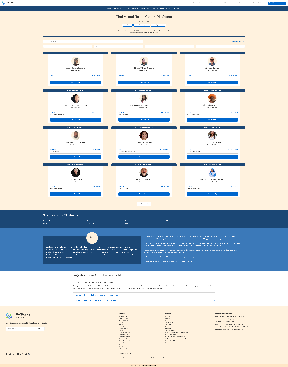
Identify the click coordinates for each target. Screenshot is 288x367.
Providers (140, 21)
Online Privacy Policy (170, 330)
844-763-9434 (165, 112)
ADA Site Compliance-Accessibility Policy (175, 336)
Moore (127, 221)
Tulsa (209, 221)
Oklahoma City (171, 221)
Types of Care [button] (118, 46)
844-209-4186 (234, 112)
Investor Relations (135, 357)
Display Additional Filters (238, 41)
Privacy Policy (168, 328)
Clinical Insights (169, 322)
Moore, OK (121, 112)
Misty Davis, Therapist (144, 142)
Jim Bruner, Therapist (144, 180)
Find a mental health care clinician (154, 257)
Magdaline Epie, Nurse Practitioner (144, 105)
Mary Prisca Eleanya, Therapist (212, 180)
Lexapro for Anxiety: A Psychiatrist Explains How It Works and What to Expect (232, 327)
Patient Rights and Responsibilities (173, 340)
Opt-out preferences (170, 342)
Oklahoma (148, 21)
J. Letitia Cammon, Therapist (76, 105)
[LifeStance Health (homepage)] (8, 3)
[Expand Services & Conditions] (228, 3)
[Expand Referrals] (250, 3)
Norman (128, 223)
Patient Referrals (169, 316)
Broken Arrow (48, 221)
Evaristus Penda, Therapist (76, 142)
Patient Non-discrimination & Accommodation (176, 332)
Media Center (168, 324)
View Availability (75, 82)
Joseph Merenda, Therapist (75, 180)
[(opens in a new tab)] (6, 354)
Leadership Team (123, 357)
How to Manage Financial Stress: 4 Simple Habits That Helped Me (230, 316)
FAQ (166, 326)
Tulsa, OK (52, 75)
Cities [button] (68, 46)
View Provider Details (75, 70)
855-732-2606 (97, 75)
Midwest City (89, 223)
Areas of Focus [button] (169, 46)
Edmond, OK (190, 112)
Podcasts (167, 318)
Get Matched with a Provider (277, 3)
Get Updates (40, 328)
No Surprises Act (164, 357)
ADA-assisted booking (170, 334)
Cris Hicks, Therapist (212, 68)
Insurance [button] (220, 46)
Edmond (46, 223)
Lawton (87, 221)
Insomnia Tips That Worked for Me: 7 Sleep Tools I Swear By (229, 324)
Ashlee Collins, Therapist (75, 68)
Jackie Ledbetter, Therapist (212, 105)
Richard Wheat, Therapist (144, 68)
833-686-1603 (165, 75)
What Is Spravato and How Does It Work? (224, 321)
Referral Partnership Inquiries (149, 357)
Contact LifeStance (176, 357)
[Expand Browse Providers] (205, 3)
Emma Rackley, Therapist (212, 142)
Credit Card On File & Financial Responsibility (176, 338)
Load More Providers (144, 203)
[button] (198, 3)
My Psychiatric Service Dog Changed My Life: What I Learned (229, 319)
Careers (186, 357)
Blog (166, 320)
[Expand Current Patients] (264, 3)
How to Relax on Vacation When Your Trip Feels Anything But (229, 329)
